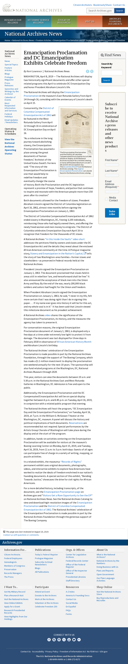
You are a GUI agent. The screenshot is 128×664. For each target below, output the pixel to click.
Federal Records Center (77, 560)
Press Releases (9, 84)
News (7, 61)
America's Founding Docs (77, 595)
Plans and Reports (105, 570)
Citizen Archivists (82, 4)
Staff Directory (73, 580)
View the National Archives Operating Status (10, 146)
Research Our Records (12, 21)
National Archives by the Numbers (108, 562)
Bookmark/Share (102, 4)
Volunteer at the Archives (47, 603)
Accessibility (38, 651)
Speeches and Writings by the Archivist (12, 91)
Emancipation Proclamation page (62, 491)
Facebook (87, 71)
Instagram (59, 640)
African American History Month (74, 341)
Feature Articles (43, 40)
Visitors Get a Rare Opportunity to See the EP (67, 495)
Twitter (92, 71)
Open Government (105, 574)
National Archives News (23, 40)
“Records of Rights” (71, 461)
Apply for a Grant (12, 606)
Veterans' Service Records (38, 21)
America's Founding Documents (115, 21)
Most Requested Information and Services (11, 107)
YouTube (69, 640)
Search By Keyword (106, 65)
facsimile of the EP (71, 167)
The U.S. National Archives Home (32, 8)
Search (119, 10)
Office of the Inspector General (76, 572)
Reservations (76, 422)
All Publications (42, 571)
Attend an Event (42, 591)
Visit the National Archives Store (109, 593)
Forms (69, 614)
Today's (46, 554)
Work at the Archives (44, 599)
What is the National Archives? (106, 555)
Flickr (79, 640)
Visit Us (89, 21)
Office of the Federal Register (75, 565)
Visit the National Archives (16, 599)
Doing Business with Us (107, 566)
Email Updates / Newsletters (11, 121)
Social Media (72, 603)
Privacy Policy (51, 651)
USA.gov (104, 651)
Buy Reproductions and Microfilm (107, 599)
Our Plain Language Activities (106, 579)
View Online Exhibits (13, 603)
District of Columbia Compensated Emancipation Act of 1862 (39, 112)
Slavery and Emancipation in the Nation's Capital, (57, 253)
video (48, 315)
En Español (71, 606)
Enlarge (89, 151)
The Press (9, 576)
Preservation (10, 569)
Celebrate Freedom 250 (46, 606)
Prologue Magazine (9, 78)
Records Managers (13, 573)
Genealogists (10, 562)
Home (7, 40)
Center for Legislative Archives (76, 555)
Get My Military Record (14, 591)
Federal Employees (13, 558)
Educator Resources (64, 21)
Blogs (7, 73)
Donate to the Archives (46, 595)
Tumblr (64, 640)
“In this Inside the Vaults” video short (65, 239)
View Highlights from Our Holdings (15, 617)
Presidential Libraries (76, 576)
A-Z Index (70, 591)
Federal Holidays (9, 115)
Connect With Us (64, 634)
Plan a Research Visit (13, 595)
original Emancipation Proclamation (72, 170)
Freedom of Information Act (73, 651)
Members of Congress (14, 565)
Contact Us (119, 4)
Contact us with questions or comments (21, 534)
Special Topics (11, 64)
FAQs (68, 610)
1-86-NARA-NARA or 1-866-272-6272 (64, 659)
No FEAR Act (92, 651)
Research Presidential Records (14, 611)
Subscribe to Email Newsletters (43, 563)
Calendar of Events (10, 98)
